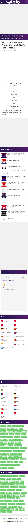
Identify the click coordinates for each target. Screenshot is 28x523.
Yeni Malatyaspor (13, 439)
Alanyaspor (3, 428)
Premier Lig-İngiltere (7, 332)
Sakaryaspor (16, 459)
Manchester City (4, 481)
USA (4, 416)
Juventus (3, 478)
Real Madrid (8, 478)
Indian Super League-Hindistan (9, 344)
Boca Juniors (16, 495)
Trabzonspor (21, 425)
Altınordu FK (16, 448)
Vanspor (21, 462)
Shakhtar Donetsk (4, 509)
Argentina (18, 386)
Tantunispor (3, 462)
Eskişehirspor (3, 442)
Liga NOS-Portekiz (20, 340)
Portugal (5, 409)
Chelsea (2, 484)
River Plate (21, 484)
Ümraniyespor (4, 467)
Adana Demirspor (17, 445)
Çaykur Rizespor (4, 434)
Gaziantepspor (11, 442)
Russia (17, 409)
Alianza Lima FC (4, 495)
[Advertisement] (14, 19)
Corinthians (3, 498)
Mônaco (13, 503)
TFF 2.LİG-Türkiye (7, 324)
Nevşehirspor (3, 459)
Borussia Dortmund (16, 478)
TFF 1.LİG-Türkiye (20, 321)
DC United (16, 487)
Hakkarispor (12, 453)
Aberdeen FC (24, 492)
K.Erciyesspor (4, 456)
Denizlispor (24, 431)
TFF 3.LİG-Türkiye (20, 324)
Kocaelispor (3, 445)
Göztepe (20, 428)
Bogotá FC (23, 495)
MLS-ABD (5, 340)
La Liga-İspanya (19, 328)
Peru (17, 405)
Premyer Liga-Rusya (20, 344)
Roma (2, 487)
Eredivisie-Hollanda (20, 336)
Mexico (17, 401)
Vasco (16, 509)
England (18, 390)
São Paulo (3, 492)
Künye (5, 516)
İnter (17, 481)
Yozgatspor (11, 464)
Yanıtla (22, 277)
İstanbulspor (10, 467)
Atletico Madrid (12, 481)
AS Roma (7, 487)
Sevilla (19, 506)
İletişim (22, 516)
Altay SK (10, 448)
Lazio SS (21, 501)
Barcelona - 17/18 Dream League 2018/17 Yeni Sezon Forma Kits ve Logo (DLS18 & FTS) (16, 172)
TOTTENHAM (9, 492)
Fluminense (15, 501)
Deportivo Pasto (23, 487)
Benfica (10, 495)
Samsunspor (22, 459)
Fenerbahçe (15, 425)
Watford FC (3, 512)
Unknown (8, 284)
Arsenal (21, 481)
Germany (18, 393)
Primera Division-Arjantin (8, 347)
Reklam (12, 516)
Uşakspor (16, 462)
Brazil (4, 390)
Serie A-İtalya (6, 336)
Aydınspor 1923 (23, 448)
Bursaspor (17, 434)
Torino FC (11, 509)
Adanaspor (11, 434)
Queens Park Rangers (12, 506)
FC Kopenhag (3, 501)
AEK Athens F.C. (16, 492)
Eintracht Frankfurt (11, 498)
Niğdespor (10, 459)
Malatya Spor (10, 445)
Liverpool (15, 484)
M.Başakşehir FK (17, 431)
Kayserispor (9, 431)
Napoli (18, 503)
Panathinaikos (4, 506)
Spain (4, 413)
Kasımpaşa (3, 431)
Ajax (11, 487)
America (5, 386)
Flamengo (10, 501)
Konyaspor (23, 434)
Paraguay (5, 405)
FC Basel (18, 498)
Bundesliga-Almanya (7, 328)
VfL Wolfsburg (22, 509)
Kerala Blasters (9, 484)
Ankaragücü (20, 439)
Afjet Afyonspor (4, 448)
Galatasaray (3, 425)
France (4, 393)
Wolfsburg (9, 512)
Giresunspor (17, 442)
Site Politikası (17, 516)
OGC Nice (23, 503)
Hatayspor (19, 453)
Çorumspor (17, 464)
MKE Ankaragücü (4, 439)
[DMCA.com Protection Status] (8, 521)
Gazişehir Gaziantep (5, 453)
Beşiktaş (9, 425)
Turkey (17, 413)
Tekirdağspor (9, 462)
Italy (17, 397)
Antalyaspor (15, 428)
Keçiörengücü (18, 456)
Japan (4, 401)
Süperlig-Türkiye (6, 321)
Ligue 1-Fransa (19, 332)
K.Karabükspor (11, 456)
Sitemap (9, 516)
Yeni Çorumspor (4, 464)
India (4, 397)
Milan (9, 503)
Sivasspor (9, 428)
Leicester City (3, 503)
